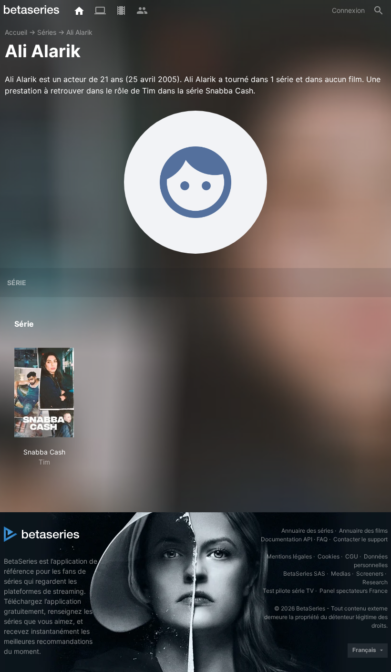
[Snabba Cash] (44, 392)
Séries (46, 32)
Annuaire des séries (307, 530)
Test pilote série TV (288, 590)
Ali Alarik (79, 32)
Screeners (369, 573)
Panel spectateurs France (353, 590)
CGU (351, 556)
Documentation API (286, 539)
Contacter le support (360, 539)
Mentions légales (289, 556)
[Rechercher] (379, 10)
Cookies (329, 556)
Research (375, 582)
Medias (340, 573)
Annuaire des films (363, 530)
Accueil (16, 32)
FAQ (322, 539)
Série (16, 283)
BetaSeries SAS (304, 573)
